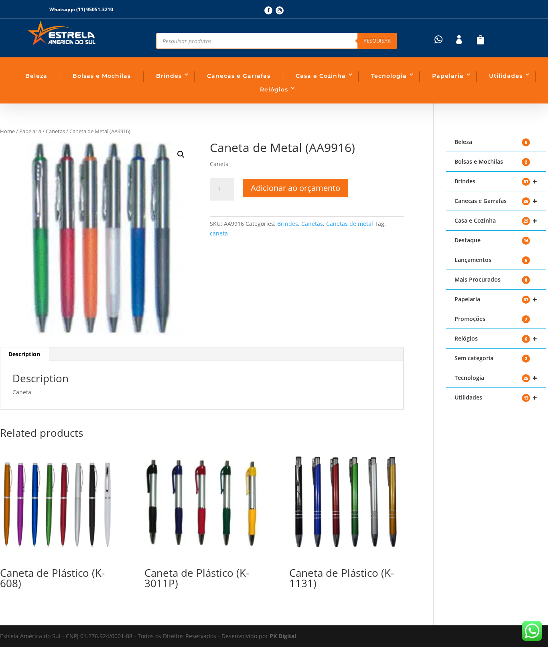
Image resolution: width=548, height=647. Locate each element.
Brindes (169, 75)
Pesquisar (377, 40)
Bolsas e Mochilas (102, 75)
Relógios (274, 89)
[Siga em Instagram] (280, 10)
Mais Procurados (491, 279)
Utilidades (506, 75)
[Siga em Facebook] (268, 10)
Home (7, 131)
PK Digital (283, 636)
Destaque (491, 240)
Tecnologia (389, 75)
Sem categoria (491, 358)
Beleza (36, 75)
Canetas (55, 131)
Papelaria (448, 75)
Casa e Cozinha (321, 75)
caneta (219, 233)
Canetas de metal (349, 223)
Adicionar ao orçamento (295, 188)
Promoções (491, 318)
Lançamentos (491, 260)
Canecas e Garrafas (238, 75)
